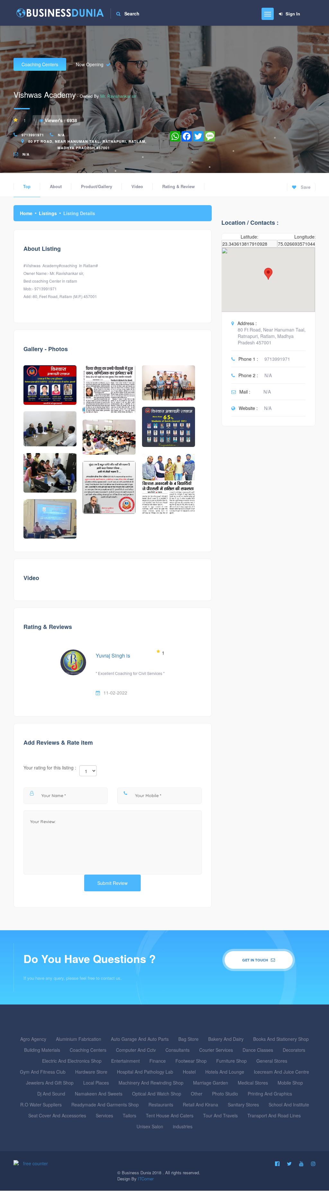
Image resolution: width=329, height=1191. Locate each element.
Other (196, 1093)
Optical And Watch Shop (156, 1093)
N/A (61, 134)
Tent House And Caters (169, 1115)
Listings (48, 213)
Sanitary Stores (243, 1104)
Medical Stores (253, 1082)
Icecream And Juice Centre (281, 1071)
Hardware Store (91, 1071)
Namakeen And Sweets (98, 1093)
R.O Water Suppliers (41, 1104)
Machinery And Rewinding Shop (151, 1082)
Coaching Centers (40, 64)
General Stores (271, 1061)
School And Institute (289, 1104)
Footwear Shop (191, 1061)
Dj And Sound (51, 1093)
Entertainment (125, 1061)
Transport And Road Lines (274, 1115)
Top (27, 186)
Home (26, 213)
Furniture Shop (231, 1061)
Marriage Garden (210, 1082)
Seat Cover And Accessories (57, 1115)
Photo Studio (225, 1093)
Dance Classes (258, 1050)
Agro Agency (33, 1039)
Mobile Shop (290, 1082)
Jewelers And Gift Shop (50, 1082)
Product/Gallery (96, 186)
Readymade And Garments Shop (105, 1104)
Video (137, 186)
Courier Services (216, 1050)
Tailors (129, 1115)
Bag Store (188, 1039)
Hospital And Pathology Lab (145, 1071)
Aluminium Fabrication (78, 1039)
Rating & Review (178, 186)
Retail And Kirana (200, 1104)
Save (304, 187)
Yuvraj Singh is (113, 655)
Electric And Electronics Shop (72, 1061)
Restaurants (160, 1104)
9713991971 (33, 134)
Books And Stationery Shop (281, 1039)
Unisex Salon (150, 1126)
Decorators (294, 1050)
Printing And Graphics (270, 1093)
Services (104, 1115)
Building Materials (42, 1050)
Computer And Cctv (136, 1050)
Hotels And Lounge (224, 1071)
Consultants (177, 1050)
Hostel (189, 1071)
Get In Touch (255, 960)
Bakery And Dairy (226, 1039)
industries (182, 1126)
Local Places (96, 1082)
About (56, 186)
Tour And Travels (220, 1115)
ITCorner (146, 1179)
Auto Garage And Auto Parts (140, 1039)
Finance (157, 1061)
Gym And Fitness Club (43, 1071)
